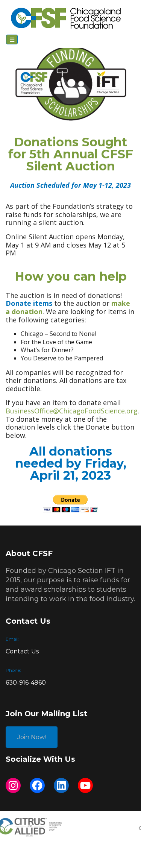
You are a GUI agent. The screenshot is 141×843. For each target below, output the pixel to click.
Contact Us (22, 651)
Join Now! (31, 737)
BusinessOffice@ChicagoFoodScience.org (72, 410)
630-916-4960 (26, 682)
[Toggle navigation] (12, 39)
